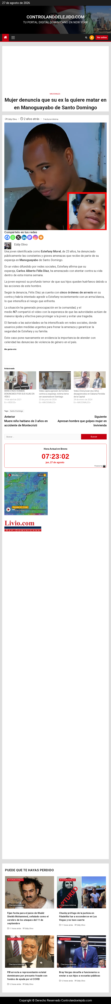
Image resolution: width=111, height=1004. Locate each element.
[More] (41, 237)
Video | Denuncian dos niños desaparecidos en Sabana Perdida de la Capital (89, 394)
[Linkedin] (24, 237)
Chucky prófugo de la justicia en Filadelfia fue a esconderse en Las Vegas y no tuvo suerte (78, 916)
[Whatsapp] (12, 237)
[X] (18, 237)
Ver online (102, 37)
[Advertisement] (55, 66)
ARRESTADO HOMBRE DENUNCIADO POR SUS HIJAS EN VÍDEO (19, 394)
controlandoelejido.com (56, 16)
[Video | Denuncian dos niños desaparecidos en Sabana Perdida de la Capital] (90, 380)
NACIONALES (55, 94)
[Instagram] (35, 237)
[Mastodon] (29, 237)
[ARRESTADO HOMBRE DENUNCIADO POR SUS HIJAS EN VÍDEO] (20, 380)
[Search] (86, 37)
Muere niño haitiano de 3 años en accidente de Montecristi (26, 421)
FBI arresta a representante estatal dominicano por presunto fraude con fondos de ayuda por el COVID (27, 976)
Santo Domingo (16, 411)
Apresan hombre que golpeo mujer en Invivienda (82, 421)
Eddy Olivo (12, 119)
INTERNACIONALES (15, 880)
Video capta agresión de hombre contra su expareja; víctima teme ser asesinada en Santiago (54, 394)
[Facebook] (7, 237)
